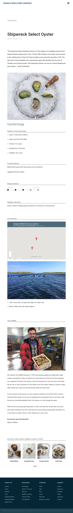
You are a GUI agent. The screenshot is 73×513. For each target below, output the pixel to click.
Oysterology (25, 486)
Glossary (24, 491)
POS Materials (26, 499)
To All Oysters (12, 20)
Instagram (60, 496)
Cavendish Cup (29, 461)
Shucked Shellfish (9, 496)
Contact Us (60, 489)
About (40, 486)
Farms (41, 494)
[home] (17, 3)
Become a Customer (44, 499)
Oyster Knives (8, 502)
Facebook (59, 491)
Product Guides (26, 496)
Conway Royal (44, 461)
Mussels (7, 491)
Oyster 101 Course (27, 489)
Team (40, 489)
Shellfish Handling (27, 494)
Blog (40, 491)
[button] (68, 3)
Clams (6, 489)
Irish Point (58, 461)
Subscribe (42, 496)
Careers (59, 486)
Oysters (7, 486)
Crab (6, 494)
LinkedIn (59, 499)
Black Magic (14, 461)
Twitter (59, 494)
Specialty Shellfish (10, 499)
